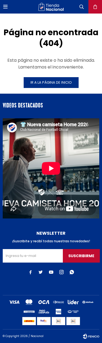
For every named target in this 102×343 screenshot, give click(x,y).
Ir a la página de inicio (51, 82)
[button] (81, 7)
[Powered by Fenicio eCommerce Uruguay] (91, 336)
